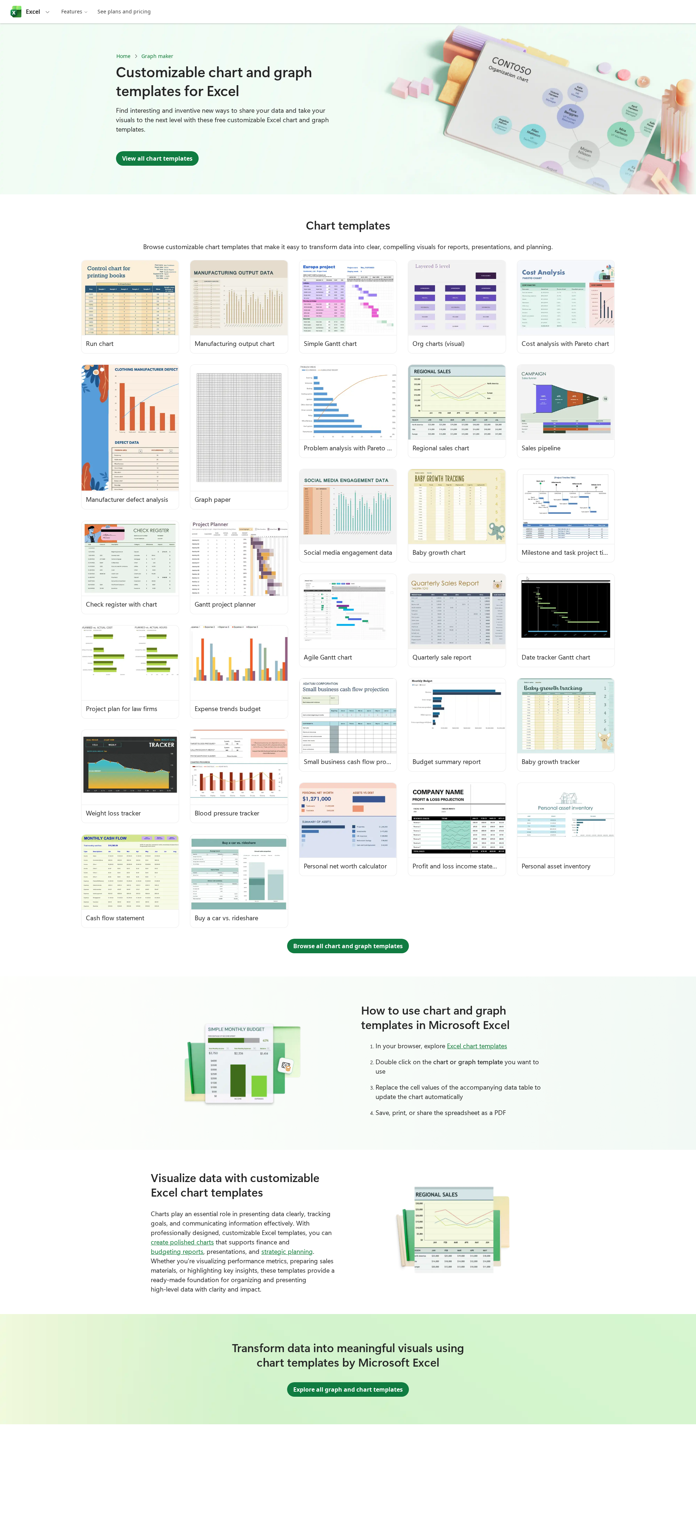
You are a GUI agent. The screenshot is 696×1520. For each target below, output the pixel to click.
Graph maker (157, 56)
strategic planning (287, 1251)
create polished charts (182, 1242)
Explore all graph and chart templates (348, 1389)
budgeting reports (177, 1251)
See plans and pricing (124, 11)
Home (123, 56)
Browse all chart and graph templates (348, 946)
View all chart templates (157, 158)
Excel (33, 12)
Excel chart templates (477, 1045)
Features (71, 11)
